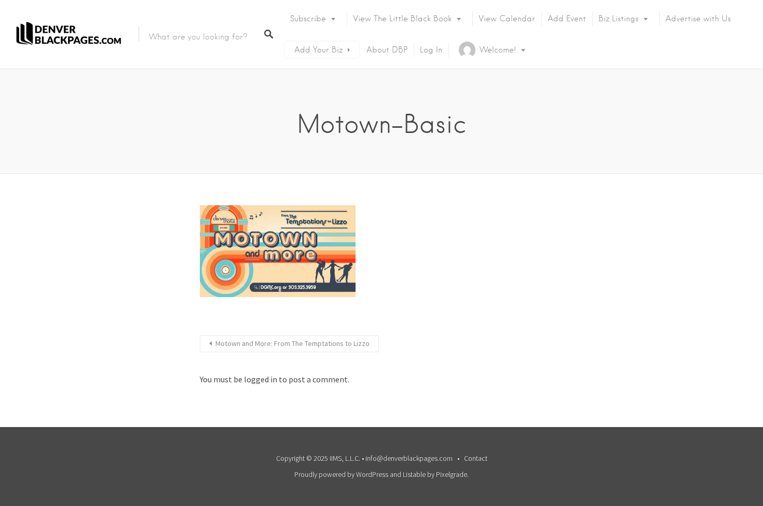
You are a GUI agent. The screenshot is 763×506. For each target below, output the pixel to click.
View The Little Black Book (402, 18)
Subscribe (308, 18)
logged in (260, 379)
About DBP (386, 50)
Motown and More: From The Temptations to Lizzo (292, 343)
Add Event (567, 18)
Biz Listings (618, 18)
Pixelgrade (451, 474)
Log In (431, 50)
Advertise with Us (698, 18)
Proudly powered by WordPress (341, 474)
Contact (475, 458)
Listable (414, 474)
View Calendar (507, 18)
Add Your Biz (318, 50)
